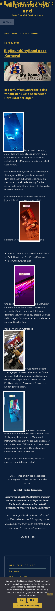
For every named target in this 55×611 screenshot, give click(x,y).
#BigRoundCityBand (27, 8)
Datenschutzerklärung (27, 605)
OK (21, 600)
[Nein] (50, 594)
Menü (9, 22)
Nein (32, 600)
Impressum (14, 571)
